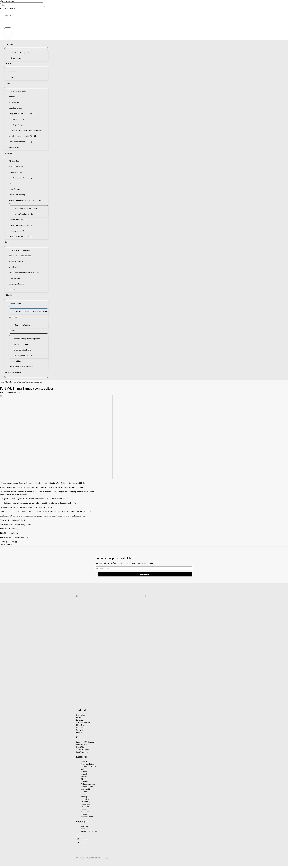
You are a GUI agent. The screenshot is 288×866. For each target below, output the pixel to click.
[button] (8, 23)
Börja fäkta (80, 715)
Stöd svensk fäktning (7, 8)
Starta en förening (83, 722)
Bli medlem (80, 717)
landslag (84, 796)
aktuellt (84, 774)
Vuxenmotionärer (87, 817)
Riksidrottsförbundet (89, 831)
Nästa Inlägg (6, 544)
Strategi (79, 730)
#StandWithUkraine (88, 766)
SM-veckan (85, 807)
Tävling (83, 809)
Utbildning (85, 812)
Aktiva (83, 769)
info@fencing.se (82, 752)
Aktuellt (8, 382)
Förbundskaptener (13, 393)
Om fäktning (85, 802)
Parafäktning (86, 804)
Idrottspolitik (86, 789)
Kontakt (79, 732)
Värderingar (80, 727)
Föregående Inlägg (8, 542)
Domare (84, 776)
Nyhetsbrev (85, 826)
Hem (2, 382)
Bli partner (80, 725)
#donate (84, 761)
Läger (83, 794)
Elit (82, 779)
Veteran (84, 814)
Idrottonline (85, 829)
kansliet (84, 791)
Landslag (79, 720)
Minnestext (85, 799)
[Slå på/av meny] (7, 28)
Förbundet (85, 781)
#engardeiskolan (87, 764)
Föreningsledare (87, 786)
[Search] (44, 5)
